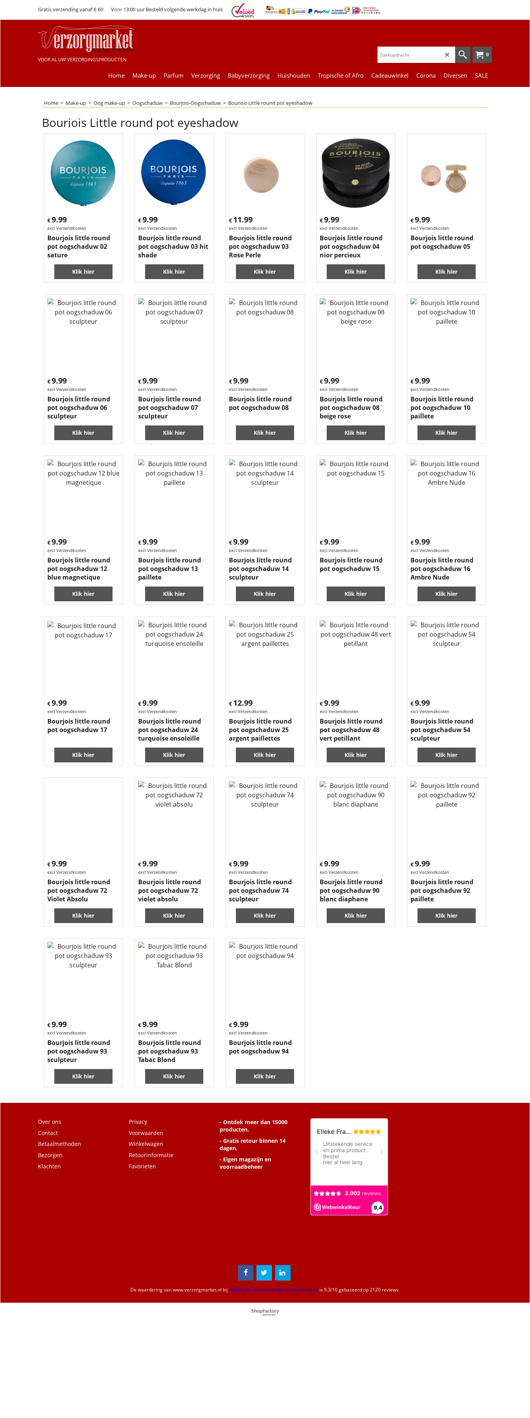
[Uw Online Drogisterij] (96, 39)
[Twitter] (264, 1273)
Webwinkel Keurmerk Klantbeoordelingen (273, 1289)
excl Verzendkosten (66, 228)
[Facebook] (245, 1273)
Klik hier (83, 271)
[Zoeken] (463, 55)
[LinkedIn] (283, 1273)
